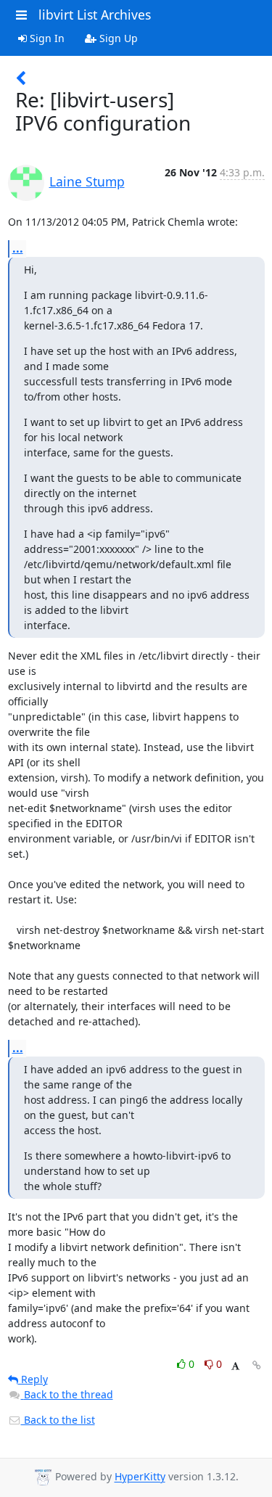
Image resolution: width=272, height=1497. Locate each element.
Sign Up (117, 38)
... (17, 248)
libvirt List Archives (94, 14)
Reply (33, 1379)
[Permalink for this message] (257, 1365)
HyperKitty (140, 1477)
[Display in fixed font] (235, 1366)
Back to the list (58, 1420)
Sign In (46, 38)
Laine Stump (87, 181)
